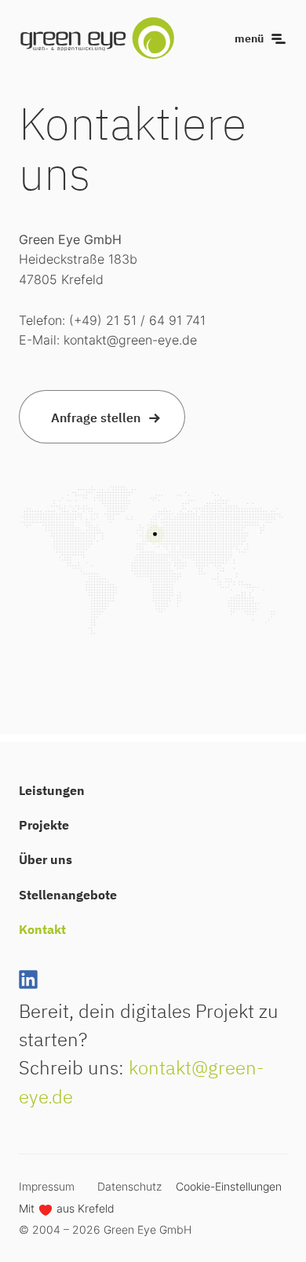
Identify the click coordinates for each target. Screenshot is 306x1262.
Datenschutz (129, 1186)
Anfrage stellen (95, 417)
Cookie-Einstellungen (229, 1186)
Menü (249, 38)
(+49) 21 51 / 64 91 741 (137, 320)
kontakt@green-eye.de (130, 340)
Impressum (47, 1186)
